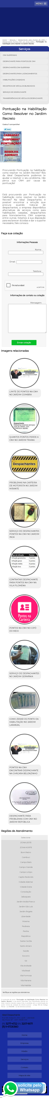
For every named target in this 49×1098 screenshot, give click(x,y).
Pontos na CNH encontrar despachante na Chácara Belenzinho (23, 770)
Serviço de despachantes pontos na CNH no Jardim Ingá (24, 534)
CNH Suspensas (10, 55)
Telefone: (37, 271)
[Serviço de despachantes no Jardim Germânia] (24, 654)
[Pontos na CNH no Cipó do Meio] (24, 608)
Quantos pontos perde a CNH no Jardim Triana (24, 438)
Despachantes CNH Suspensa (16, 67)
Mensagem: (36, 303)
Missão (24, 1051)
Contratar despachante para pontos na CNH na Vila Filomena (23, 582)
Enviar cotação (24, 342)
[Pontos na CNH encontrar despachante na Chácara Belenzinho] (24, 748)
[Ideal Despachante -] (24, 15)
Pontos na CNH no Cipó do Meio (22, 629)
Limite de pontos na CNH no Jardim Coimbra (23, 393)
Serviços (24, 49)
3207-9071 (27, 1023)
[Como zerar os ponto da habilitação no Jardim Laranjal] (24, 699)
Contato (24, 1067)
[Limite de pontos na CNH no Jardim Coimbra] (24, 372)
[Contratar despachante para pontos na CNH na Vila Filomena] (24, 560)
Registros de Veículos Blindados (19, 86)
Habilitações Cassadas (14, 80)
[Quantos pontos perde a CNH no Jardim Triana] (24, 417)
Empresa (24, 1043)
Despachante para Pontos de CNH (19, 61)
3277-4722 (11, 1023)
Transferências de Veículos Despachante (23, 98)
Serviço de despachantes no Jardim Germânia (24, 675)
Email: (13, 261)
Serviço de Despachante (14, 92)
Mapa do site (24, 1075)
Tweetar (7, 129)
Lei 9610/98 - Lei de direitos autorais (19, 1007)
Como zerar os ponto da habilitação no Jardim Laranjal (24, 722)
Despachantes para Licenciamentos (20, 74)
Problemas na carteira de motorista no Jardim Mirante (23, 485)
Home (24, 1035)
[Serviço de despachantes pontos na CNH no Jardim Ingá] (24, 512)
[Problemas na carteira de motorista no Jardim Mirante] (24, 463)
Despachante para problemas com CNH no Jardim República (23, 819)
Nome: (38, 249)
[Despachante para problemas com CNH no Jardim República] (24, 796)
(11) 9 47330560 (10, 1026)
